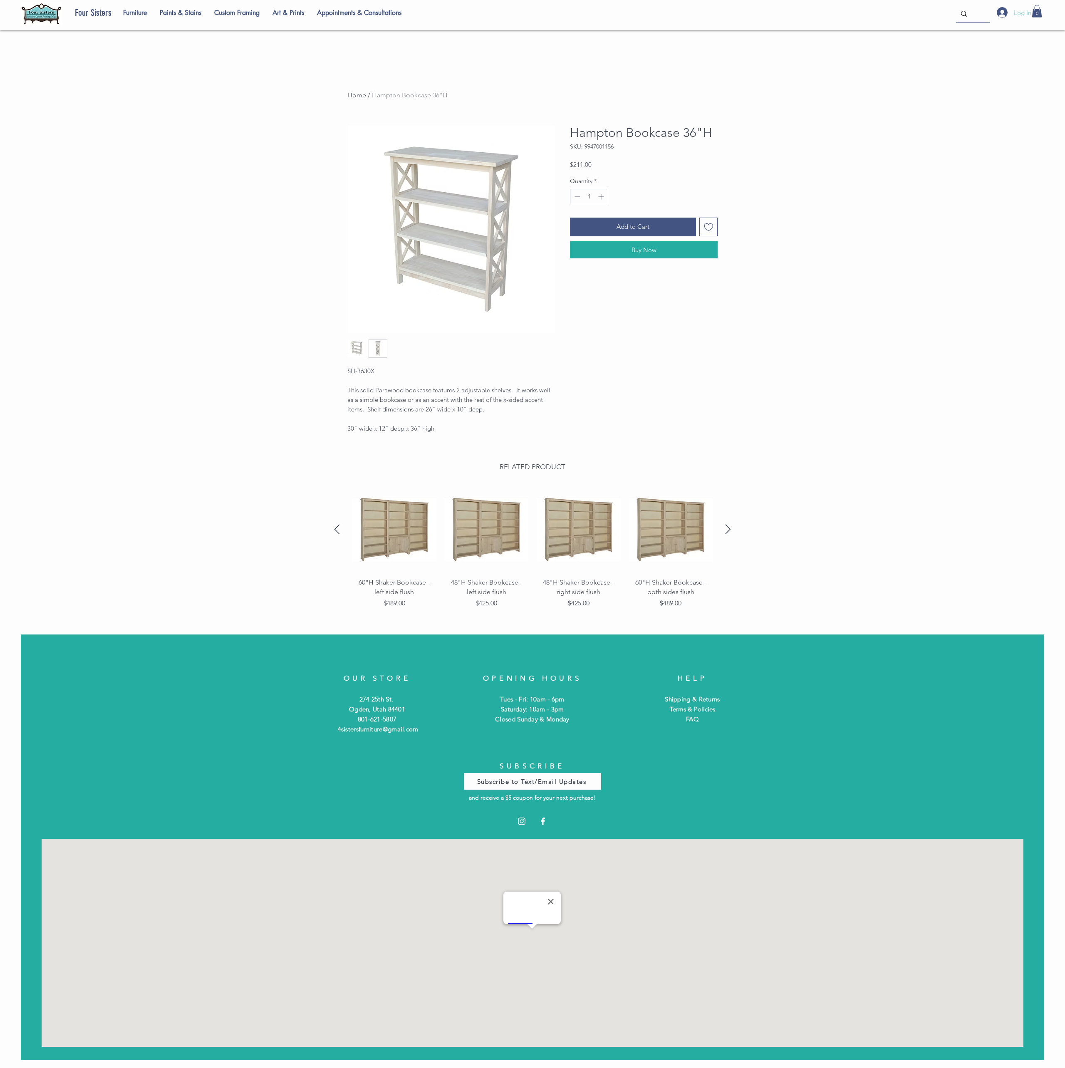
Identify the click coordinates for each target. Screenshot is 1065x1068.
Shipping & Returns (692, 699)
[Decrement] (576, 196)
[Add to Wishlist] (708, 227)
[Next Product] (728, 529)
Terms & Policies (692, 709)
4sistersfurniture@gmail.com (378, 729)
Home (356, 95)
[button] (1037, 11)
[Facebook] (543, 821)
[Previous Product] (337, 529)
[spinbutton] (589, 196)
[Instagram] (522, 821)
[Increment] (602, 196)
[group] (532, 555)
